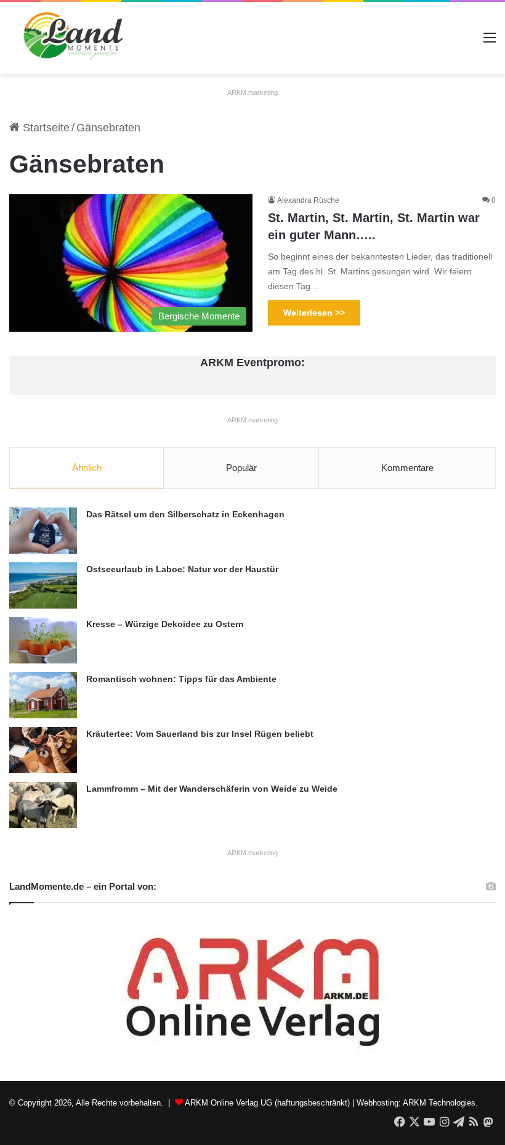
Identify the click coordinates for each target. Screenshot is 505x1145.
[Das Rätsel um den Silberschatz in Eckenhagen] (43, 530)
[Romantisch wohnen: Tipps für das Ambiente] (43, 695)
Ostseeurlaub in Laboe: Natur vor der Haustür (182, 569)
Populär (241, 467)
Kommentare (407, 467)
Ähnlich (87, 467)
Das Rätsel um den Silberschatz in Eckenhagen (185, 514)
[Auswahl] (489, 42)
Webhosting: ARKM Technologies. (417, 1102)
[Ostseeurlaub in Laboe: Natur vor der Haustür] (43, 585)
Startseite (45, 127)
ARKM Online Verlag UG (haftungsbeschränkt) (267, 1102)
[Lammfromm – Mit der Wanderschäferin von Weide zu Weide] (43, 805)
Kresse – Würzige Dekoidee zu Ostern (165, 624)
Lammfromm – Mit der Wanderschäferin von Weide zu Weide (211, 789)
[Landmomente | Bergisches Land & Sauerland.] (67, 37)
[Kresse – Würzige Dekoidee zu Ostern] (43, 640)
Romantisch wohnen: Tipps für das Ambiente (181, 679)
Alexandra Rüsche (308, 200)
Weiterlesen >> (314, 313)
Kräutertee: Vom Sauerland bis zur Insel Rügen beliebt (199, 734)
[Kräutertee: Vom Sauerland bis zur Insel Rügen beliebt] (43, 750)
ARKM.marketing (252, 92)
